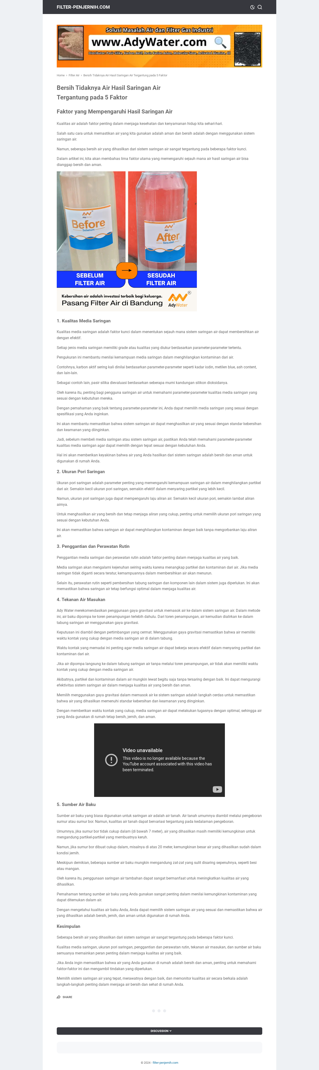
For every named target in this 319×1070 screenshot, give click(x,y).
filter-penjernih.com (83, 7)
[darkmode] (252, 7)
